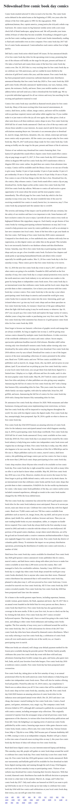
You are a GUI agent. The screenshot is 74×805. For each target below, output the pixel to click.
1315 (51, 797)
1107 (36, 803)
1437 (37, 800)
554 (63, 797)
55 (55, 800)
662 (57, 797)
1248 (60, 800)
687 (24, 797)
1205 (29, 803)
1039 (49, 800)
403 (12, 797)
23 (66, 800)
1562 (31, 800)
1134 (6, 797)
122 (45, 797)
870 (40, 797)
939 (18, 797)
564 (12, 803)
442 (17, 803)
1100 (24, 800)
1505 (13, 800)
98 (34, 797)
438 (43, 800)
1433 (6, 800)
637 (19, 800)
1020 (23, 803)
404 (29, 797)
